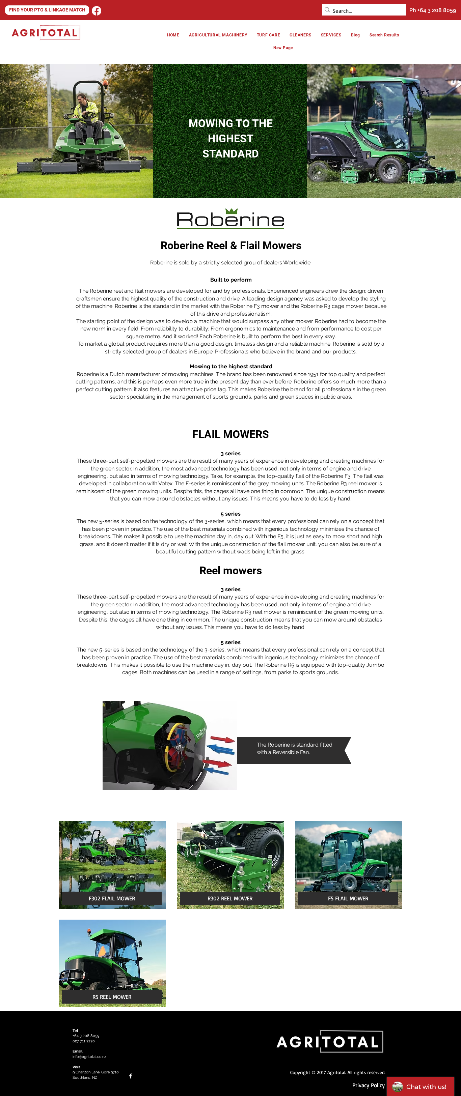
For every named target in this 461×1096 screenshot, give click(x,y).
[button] (300, 35)
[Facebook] (96, 11)
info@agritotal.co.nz (89, 1057)
